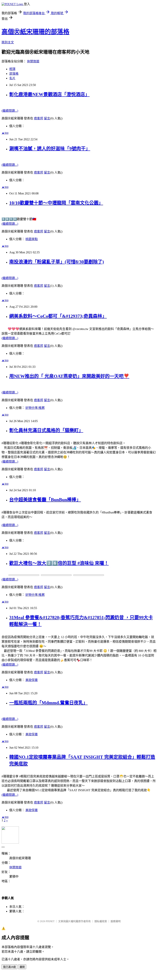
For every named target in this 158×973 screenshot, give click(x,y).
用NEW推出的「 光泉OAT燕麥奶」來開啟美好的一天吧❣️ (69, 376)
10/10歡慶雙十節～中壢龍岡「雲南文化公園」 (56, 202)
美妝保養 (31, 680)
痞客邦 (38, 118)
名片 (12, 78)
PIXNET (50, 921)
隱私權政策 (100, 921)
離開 (22, 967)
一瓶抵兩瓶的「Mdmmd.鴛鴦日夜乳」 (48, 702)
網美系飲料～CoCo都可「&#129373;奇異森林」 (58, 316)
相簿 (12, 69)
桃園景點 (31, 239)
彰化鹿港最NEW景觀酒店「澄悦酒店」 (49, 94)
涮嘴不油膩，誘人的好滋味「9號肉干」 (49, 148)
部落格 (13, 73)
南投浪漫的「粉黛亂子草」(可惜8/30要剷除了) (56, 261)
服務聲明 (116, 921)
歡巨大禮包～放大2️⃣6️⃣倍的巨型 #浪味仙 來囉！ (59, 563)
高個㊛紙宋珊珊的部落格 (35, 31)
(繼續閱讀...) (10, 110)
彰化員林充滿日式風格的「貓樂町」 (46, 430)
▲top (5, 132)
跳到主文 (8, 42)
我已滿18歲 (9, 967)
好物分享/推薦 (35, 407)
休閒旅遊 (33, 61)
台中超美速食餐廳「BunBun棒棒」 (45, 499)
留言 (47, 118)
